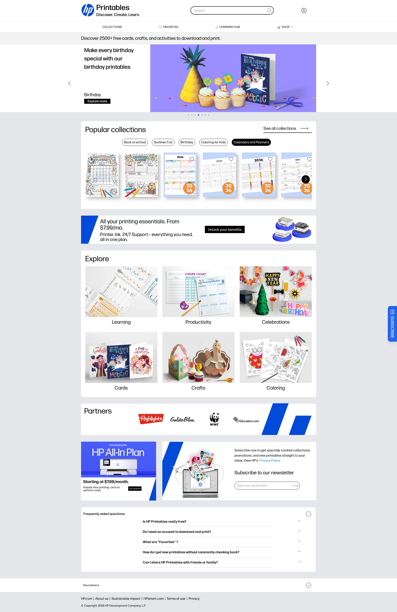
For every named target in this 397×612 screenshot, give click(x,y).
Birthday (186, 142)
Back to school (135, 142)
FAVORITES (170, 27)
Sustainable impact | (127, 599)
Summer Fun (163, 142)
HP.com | (88, 599)
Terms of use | (178, 599)
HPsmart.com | (155, 599)
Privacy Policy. (270, 460)
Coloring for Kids (213, 142)
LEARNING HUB (229, 27)
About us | (103, 599)
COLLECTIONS (112, 27)
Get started (135, 488)
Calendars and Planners (251, 142)
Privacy (194, 599)
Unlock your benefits (225, 229)
